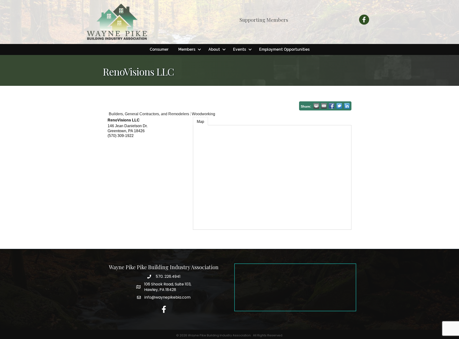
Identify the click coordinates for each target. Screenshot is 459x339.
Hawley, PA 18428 (167, 286)
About (214, 49)
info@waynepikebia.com (167, 297)
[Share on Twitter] (339, 106)
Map (200, 122)
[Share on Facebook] (331, 106)
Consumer (159, 49)
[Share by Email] (324, 106)
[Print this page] (316, 106)
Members (186, 49)
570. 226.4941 (167, 276)
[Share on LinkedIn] (347, 106)
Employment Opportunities (284, 49)
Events (239, 49)
